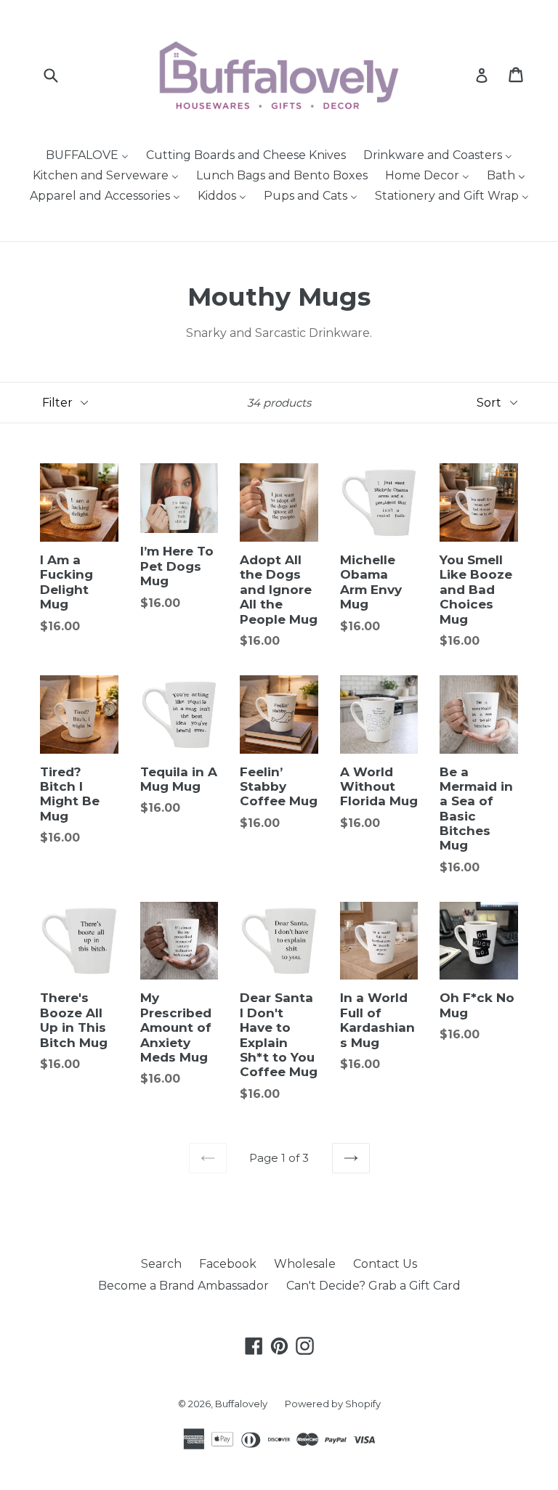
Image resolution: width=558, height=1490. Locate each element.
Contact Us (385, 1264)
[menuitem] (87, 157)
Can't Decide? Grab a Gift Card (373, 1285)
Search (161, 1264)
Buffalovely (241, 1403)
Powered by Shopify (333, 1403)
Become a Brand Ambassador (183, 1285)
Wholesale (305, 1264)
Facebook (227, 1264)
